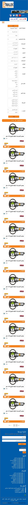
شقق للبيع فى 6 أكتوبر (18, 465)
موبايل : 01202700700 (19, 489)
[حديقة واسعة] (13, 81)
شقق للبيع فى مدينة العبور (17, 467)
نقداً (16, 28)
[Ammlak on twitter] (13, 16)
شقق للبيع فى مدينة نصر (18, 462)
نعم (16, 48)
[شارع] (13, 86)
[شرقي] (13, 73)
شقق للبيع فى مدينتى (18, 459)
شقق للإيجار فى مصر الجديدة (17, 478)
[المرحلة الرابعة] (13, 106)
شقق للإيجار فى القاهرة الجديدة (16, 475)
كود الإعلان (23, 447)
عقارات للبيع (19, 499)
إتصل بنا (12, 500)
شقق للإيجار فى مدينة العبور (17, 482)
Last (18, 425)
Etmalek (9, 503)
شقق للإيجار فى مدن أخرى (17, 483)
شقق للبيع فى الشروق (18, 464)
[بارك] (13, 85)
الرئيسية (24, 499)
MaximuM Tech (22, 503)
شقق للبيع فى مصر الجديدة (17, 463)
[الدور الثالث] (13, 96)
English (23, 16)
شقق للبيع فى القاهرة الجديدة (16, 460)
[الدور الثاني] (13, 94)
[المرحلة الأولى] (13, 100)
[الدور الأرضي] (13, 90)
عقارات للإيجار (13, 499)
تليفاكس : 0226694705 (19, 491)
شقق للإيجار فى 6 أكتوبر (18, 480)
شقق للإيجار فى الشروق (18, 479)
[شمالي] (13, 71)
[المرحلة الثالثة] (13, 104)
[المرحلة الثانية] (13, 102)
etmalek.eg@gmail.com (19, 492)
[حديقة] (13, 83)
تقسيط (12, 28)
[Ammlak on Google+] (19, 16)
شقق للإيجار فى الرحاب (18, 473)
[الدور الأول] (13, 92)
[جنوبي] (13, 75)
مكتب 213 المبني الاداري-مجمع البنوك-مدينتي (14, 488)
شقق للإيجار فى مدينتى (18, 474)
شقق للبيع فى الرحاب (18, 458)
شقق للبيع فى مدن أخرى (18, 468)
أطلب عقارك (7, 499)
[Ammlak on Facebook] (10, 16)
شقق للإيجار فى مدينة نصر (17, 477)
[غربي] (13, 77)
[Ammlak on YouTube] (16, 16)
